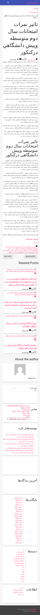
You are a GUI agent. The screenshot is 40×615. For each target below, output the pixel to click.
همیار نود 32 (26, 413)
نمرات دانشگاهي (23, 252)
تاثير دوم (20, 250)
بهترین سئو (26, 415)
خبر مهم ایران (33, 12)
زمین (22, 569)
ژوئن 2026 (19, 502)
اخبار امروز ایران (17, 247)
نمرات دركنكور (12, 252)
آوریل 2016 (19, 542)
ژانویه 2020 (18, 522)
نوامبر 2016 (18, 527)
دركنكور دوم (6, 250)
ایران (12, 248)
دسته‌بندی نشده (20, 565)
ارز (23, 549)
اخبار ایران (8, 247)
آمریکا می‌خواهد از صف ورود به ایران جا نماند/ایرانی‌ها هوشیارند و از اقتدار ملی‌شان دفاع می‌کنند (20, 281)
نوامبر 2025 (18, 509)
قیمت (22, 574)
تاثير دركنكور (27, 250)
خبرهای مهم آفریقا (19, 558)
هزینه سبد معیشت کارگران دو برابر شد (22, 452)
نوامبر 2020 (18, 518)
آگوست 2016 (18, 533)
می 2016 (19, 540)
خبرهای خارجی (20, 554)
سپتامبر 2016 (18, 531)
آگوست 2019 (18, 524)
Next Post (7, 256)
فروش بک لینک (32, 239)
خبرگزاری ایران (32, 2)
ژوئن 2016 (19, 538)
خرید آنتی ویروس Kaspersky (18, 418)
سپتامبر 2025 (18, 513)
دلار (23, 567)
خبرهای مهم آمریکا (19, 560)
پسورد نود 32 (26, 409)
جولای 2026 (18, 500)
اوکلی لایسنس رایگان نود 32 (21, 411)
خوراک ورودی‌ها (18, 590)
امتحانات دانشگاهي (32, 248)
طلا (23, 572)
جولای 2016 (18, 536)
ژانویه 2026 (18, 504)
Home (36, 8)
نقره (23, 580)
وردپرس (20, 594)
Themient (33, 611)
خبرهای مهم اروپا (19, 563)
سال (36, 252)
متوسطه (31, 252)
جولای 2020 (18, 520)
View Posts (32, 378)
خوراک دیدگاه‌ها (18, 592)
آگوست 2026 (18, 498)
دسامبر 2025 (18, 507)
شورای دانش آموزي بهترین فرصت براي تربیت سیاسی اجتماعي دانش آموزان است (20, 304)
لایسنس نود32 (25, 407)
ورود (21, 587)
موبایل (22, 578)
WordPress (33, 609)
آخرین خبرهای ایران (29, 247)
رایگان (28, 417)
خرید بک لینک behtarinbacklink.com (18, 405)
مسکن (22, 576)
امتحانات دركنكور (20, 248)
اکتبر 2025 (19, 511)
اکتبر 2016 (19, 529)
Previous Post (31, 256)
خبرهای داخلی (20, 556)
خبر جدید (35, 242)
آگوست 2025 (18, 516)
